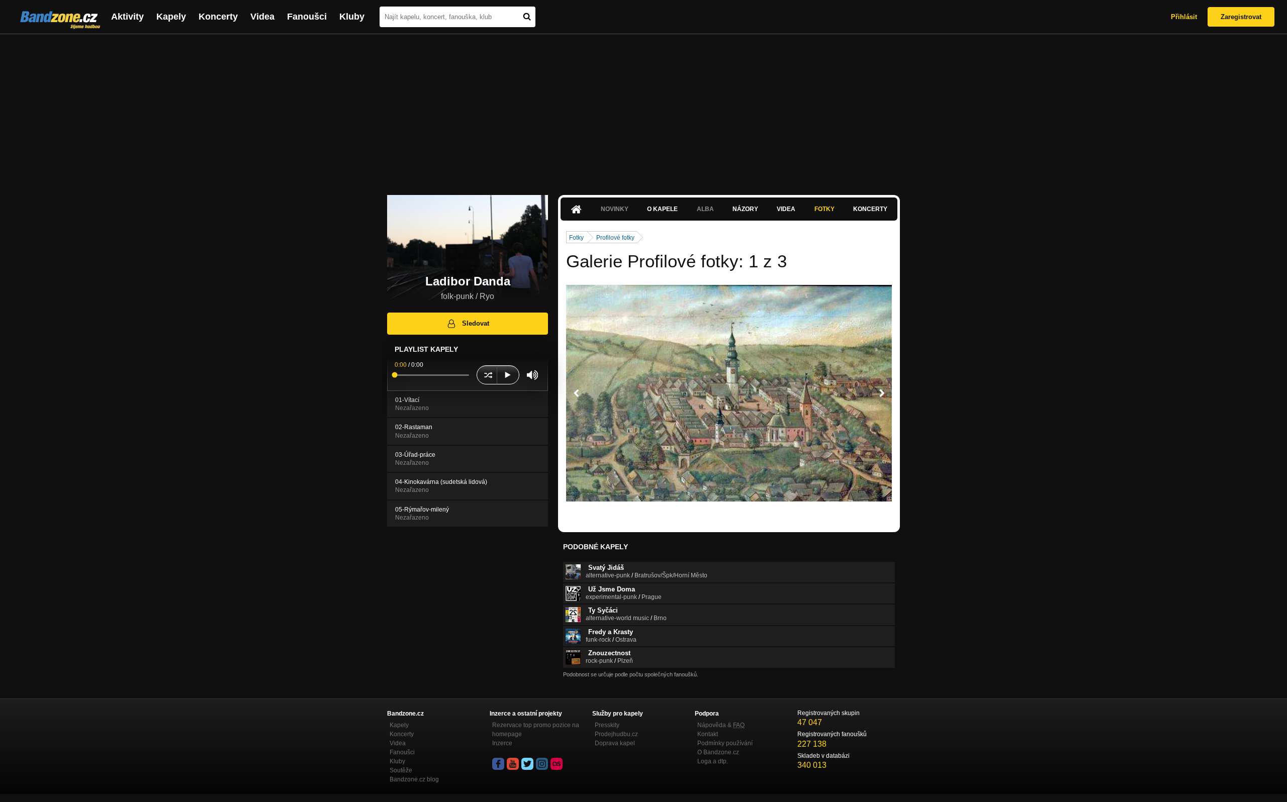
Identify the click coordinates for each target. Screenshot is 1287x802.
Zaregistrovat (1241, 17)
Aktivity (127, 17)
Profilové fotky (615, 237)
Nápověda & (721, 725)
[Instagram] (542, 764)
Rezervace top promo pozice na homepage (535, 730)
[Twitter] (527, 764)
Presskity (607, 725)
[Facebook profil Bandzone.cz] (498, 764)
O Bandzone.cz (718, 752)
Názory (745, 209)
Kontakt (707, 734)
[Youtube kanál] (513, 764)
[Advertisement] (643, 109)
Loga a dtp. (712, 761)
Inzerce (502, 743)
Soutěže (401, 770)
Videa (262, 17)
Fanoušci (307, 17)
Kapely (171, 17)
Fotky (824, 209)
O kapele (662, 209)
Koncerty (218, 17)
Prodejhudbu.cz (616, 734)
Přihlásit (1184, 17)
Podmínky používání (725, 743)
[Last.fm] (556, 764)
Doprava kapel (615, 743)
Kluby (351, 17)
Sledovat (475, 323)
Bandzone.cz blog (414, 779)
